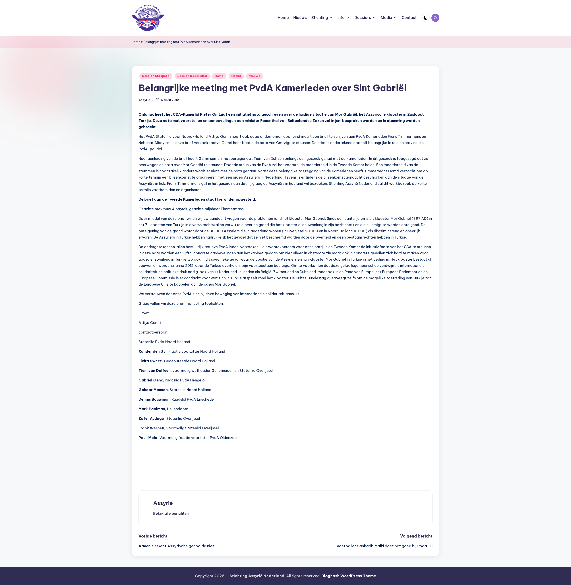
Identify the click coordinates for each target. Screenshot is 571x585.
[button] (171, 513)
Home (136, 42)
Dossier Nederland (192, 76)
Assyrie (163, 503)
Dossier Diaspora (156, 76)
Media (236, 76)
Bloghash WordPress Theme (348, 575)
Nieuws (254, 76)
